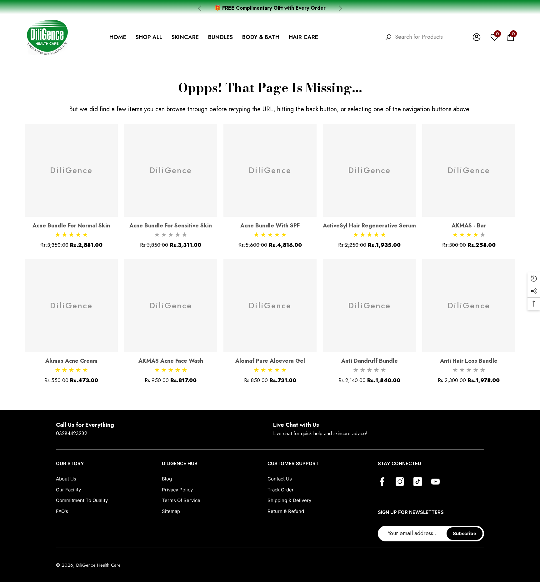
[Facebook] (382, 482)
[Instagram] (400, 482)
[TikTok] (418, 482)
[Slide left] (200, 8)
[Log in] (476, 37)
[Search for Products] (424, 37)
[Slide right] (340, 8)
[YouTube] (435, 482)
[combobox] (429, 37)
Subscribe (464, 533)
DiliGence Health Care (98, 565)
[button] (149, 37)
